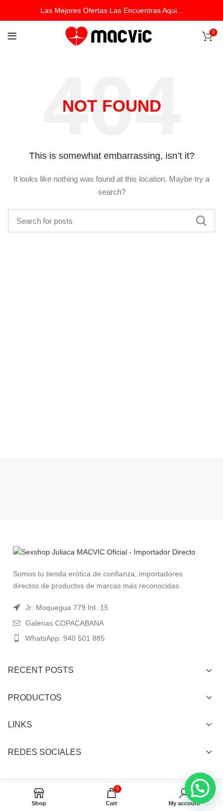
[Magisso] (165, 488)
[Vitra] (58, 488)
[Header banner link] (111, 10)
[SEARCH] (201, 221)
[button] (200, 788)
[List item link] (111, 638)
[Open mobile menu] (12, 36)
